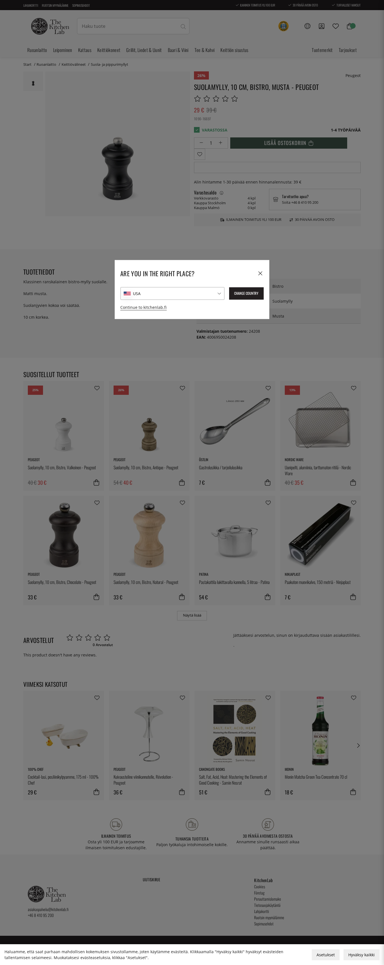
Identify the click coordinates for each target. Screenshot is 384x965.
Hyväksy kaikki (361, 954)
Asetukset (326, 954)
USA (137, 293)
